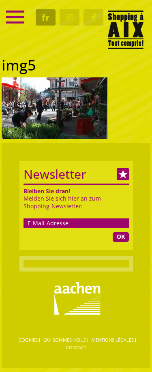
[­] (15, 17)
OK (121, 236)
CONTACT (76, 347)
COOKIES (28, 340)
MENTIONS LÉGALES (113, 340)
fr (45, 17)
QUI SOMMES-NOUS (64, 340)
